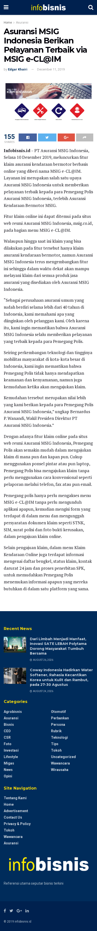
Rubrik (56, 731)
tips (54, 744)
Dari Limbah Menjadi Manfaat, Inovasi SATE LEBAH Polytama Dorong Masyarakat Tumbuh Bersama (58, 646)
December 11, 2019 (51, 69)
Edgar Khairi (17, 69)
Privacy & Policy (17, 824)
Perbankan (60, 718)
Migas (9, 763)
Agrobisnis (13, 712)
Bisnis (9, 725)
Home (8, 22)
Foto (7, 744)
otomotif (58, 712)
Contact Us (13, 817)
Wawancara (60, 763)
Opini (8, 776)
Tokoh (56, 750)
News (8, 770)
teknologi (59, 737)
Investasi (11, 750)
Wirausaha (59, 770)
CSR (7, 737)
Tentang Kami (15, 798)
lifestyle (11, 757)
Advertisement (16, 811)
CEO (7, 731)
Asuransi (22, 22)
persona (58, 725)
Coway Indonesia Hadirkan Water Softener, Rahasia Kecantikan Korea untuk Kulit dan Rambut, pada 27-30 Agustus (61, 677)
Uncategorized (63, 757)
